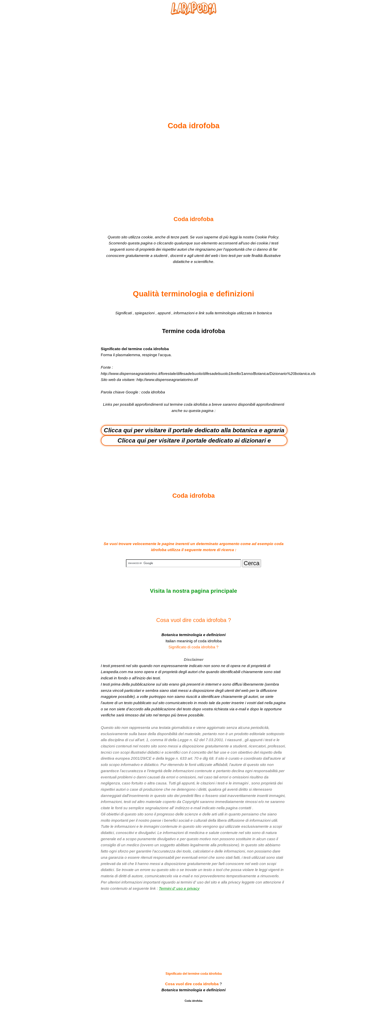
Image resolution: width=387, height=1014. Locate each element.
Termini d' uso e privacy (179, 888)
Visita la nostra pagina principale (193, 591)
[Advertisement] (193, 58)
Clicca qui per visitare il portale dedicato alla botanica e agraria (194, 430)
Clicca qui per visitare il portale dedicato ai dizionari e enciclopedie (194, 441)
